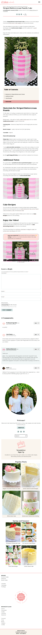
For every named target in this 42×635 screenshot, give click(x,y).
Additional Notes (9, 96)
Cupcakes (3, 585)
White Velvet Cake (11, 516)
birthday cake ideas (21, 229)
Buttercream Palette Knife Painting (30, 516)
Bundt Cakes (4, 580)
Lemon (3, 608)
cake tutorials (37, 423)
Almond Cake (20, 210)
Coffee (3, 624)
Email (3, 296)
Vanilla (3, 612)
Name (3, 291)
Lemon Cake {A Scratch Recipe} (30, 488)
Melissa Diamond (33, 10)
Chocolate (4, 610)
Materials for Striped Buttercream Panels (15, 94)
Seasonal (3, 578)
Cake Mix (3, 583)
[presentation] (11, 475)
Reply (36, 323)
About (17, 633)
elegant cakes (30, 229)
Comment (4, 273)
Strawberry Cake (10, 210)
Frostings (3, 586)
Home (4, 6)
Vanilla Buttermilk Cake (26, 209)
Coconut (3, 618)
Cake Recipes (8, 98)
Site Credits (23, 633)
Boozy (2, 621)
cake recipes (28, 423)
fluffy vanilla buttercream (23, 119)
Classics (3, 623)
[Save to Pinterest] (21, 14)
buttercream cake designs (14, 23)
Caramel (3, 613)
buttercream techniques (9, 231)
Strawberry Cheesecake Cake (13, 543)
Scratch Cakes (4, 577)
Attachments (4, 302)
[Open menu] (39, 2)
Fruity (2, 620)
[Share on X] (19, 14)
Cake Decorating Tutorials (11, 6)
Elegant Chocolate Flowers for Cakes (11, 488)
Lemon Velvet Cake (28, 566)
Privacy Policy (21, 630)
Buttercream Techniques (22, 6)
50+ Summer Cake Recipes (29, 543)
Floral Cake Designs (13, 566)
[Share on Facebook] (17, 14)
